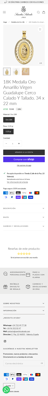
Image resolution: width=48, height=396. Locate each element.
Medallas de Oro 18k (18, 22)
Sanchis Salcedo (14, 391)
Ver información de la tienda (17, 182)
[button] (4, 12)
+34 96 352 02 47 (14, 328)
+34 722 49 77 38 (19, 325)
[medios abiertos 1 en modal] (40, 29)
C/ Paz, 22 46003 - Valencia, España (25, 334)
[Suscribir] (42, 363)
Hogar (5, 22)
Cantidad (6, 138)
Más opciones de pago (24, 165)
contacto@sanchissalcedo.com (18, 331)
